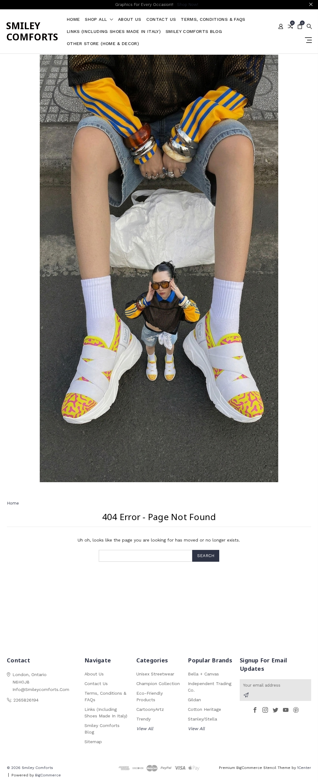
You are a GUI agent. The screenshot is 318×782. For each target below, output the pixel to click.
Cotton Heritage (204, 709)
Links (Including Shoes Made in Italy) (114, 31)
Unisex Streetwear (155, 673)
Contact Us (161, 19)
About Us (129, 19)
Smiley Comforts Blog (194, 31)
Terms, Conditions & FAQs (213, 19)
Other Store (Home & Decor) (103, 43)
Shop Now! (187, 4)
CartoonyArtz (150, 709)
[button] (159, 268)
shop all (96, 19)
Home (73, 19)
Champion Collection (158, 683)
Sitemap (93, 741)
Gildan (194, 699)
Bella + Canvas (203, 673)
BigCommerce (48, 775)
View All (144, 728)
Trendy (143, 718)
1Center (304, 768)
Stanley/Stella (202, 718)
